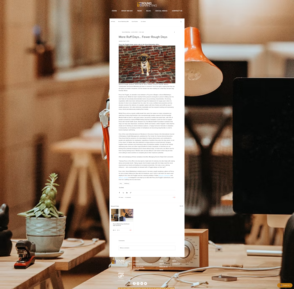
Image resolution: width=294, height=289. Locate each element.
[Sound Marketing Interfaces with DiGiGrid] (122, 215)
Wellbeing (126, 183)
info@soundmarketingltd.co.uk (142, 264)
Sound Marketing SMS (123, 21)
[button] (181, 21)
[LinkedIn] (141, 283)
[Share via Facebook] (119, 192)
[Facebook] (134, 283)
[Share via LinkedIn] (127, 192)
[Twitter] (145, 283)
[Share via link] (130, 192)
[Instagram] (138, 283)
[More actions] (174, 32)
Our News (143, 21)
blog (121, 183)
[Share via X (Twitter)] (123, 192)
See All (181, 206)
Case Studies (135, 21)
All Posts (113, 21)
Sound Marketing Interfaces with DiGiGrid (121, 224)
